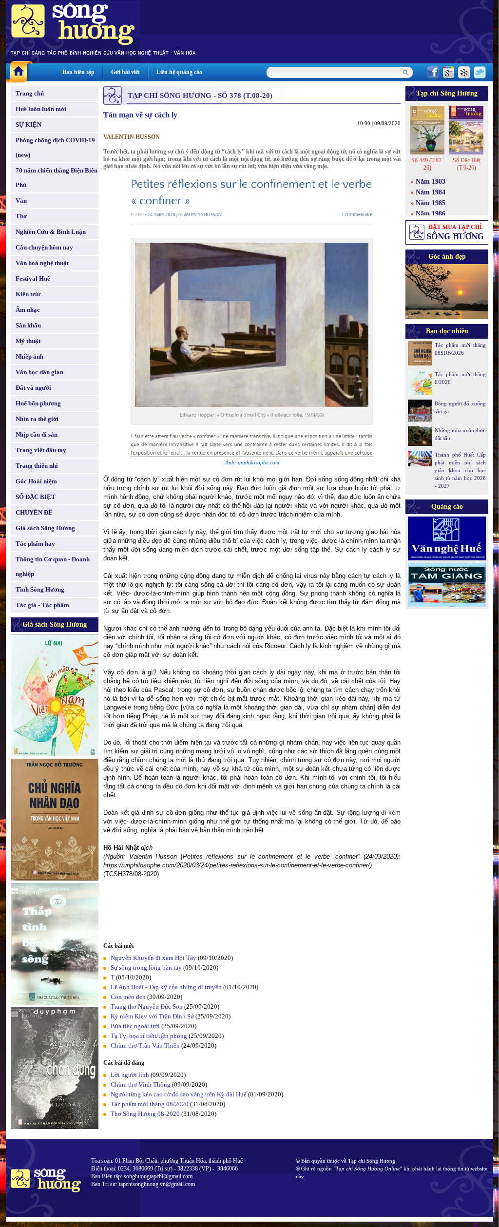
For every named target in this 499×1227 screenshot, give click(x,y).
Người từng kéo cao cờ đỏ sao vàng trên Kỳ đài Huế (179, 1094)
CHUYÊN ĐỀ (34, 512)
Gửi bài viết (125, 72)
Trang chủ (30, 93)
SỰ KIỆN (28, 124)
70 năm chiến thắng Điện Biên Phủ (56, 178)
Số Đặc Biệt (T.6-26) (466, 164)
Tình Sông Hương (40, 589)
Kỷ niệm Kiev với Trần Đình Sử (152, 1016)
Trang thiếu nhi (37, 465)
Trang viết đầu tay (41, 450)
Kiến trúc (28, 294)
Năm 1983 (430, 181)
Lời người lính (130, 1074)
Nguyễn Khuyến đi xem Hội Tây (153, 957)
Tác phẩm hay (35, 543)
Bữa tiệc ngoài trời (135, 1026)
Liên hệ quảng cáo (179, 72)
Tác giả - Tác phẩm (42, 605)
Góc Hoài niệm (36, 481)
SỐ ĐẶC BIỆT (36, 496)
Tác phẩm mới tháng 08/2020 (150, 1104)
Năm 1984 (430, 192)
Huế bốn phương (38, 403)
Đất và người (33, 387)
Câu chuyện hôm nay (44, 247)
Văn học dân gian (39, 372)
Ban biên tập (78, 72)
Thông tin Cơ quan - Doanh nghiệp (53, 566)
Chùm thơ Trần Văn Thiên (145, 1045)
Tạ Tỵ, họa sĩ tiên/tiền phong (149, 1035)
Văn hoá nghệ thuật (42, 263)
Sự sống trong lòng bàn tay (146, 967)
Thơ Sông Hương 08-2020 (145, 1113)
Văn (21, 200)
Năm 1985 (430, 203)
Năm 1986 (430, 213)
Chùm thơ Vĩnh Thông (141, 1084)
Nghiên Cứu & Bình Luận (51, 231)
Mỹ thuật (28, 341)
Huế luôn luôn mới (41, 109)
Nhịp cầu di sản (37, 434)
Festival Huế (33, 278)
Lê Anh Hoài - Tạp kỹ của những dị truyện (166, 987)
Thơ (21, 216)
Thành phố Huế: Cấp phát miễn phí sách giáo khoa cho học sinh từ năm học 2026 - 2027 (460, 470)
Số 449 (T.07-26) (427, 164)
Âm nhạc (28, 309)
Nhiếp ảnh (29, 356)
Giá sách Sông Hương (45, 528)
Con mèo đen (128, 996)
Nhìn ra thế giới (37, 418)
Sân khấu (28, 325)
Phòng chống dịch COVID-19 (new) (55, 147)
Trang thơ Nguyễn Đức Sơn (147, 1006)
